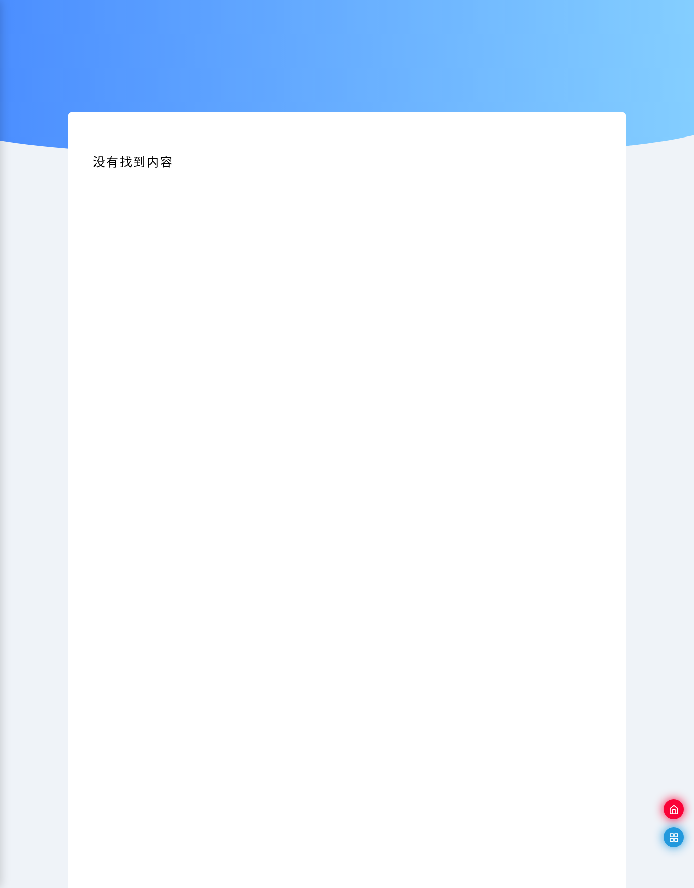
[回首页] (674, 809)
